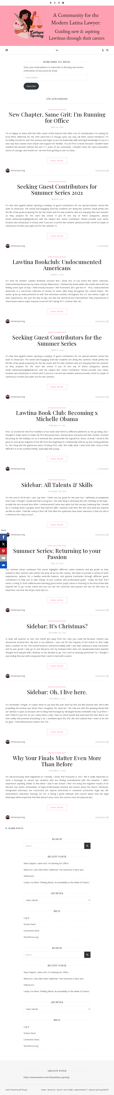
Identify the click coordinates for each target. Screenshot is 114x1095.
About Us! (51, 1089)
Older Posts (15, 828)
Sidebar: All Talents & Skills (57, 484)
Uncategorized (57, 109)
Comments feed (31, 930)
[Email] (3, 558)
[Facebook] (3, 537)
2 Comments (102, 246)
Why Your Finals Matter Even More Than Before (57, 761)
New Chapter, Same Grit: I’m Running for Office (57, 117)
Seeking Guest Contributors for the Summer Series (57, 340)
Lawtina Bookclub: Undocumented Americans (57, 264)
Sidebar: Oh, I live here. (57, 692)
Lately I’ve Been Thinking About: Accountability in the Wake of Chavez (56, 882)
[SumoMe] (3, 564)
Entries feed (29, 924)
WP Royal (23, 1089)
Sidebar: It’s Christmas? (57, 626)
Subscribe (31, 86)
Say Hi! (59, 1089)
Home (43, 1089)
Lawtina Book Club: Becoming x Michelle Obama (57, 415)
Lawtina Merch (80, 1089)
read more (57, 160)
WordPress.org (31, 937)
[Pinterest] (3, 551)
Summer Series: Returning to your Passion (57, 553)
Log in (26, 917)
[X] (3, 544)
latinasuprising (18, 170)
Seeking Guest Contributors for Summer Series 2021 (57, 189)
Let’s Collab (68, 1089)
